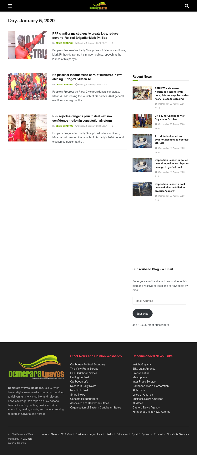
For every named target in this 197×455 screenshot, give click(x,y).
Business (81, 434)
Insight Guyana (142, 364)
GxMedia (27, 438)
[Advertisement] (161, 41)
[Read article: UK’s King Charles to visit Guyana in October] (142, 121)
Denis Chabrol (64, 43)
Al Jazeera (139, 390)
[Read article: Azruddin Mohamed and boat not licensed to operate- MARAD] (142, 141)
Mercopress (140, 377)
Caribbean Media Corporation (151, 386)
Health (109, 434)
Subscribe (142, 313)
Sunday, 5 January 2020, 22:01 (92, 84)
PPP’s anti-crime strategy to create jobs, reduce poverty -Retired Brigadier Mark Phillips (85, 35)
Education (122, 434)
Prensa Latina (141, 373)
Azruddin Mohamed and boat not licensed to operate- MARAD (172, 139)
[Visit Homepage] (98, 6)
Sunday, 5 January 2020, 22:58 (92, 42)
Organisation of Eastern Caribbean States (95, 407)
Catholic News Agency (146, 407)
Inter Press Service (144, 381)
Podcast (158, 434)
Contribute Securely (178, 434)
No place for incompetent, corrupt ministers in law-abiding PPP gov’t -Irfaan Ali (87, 76)
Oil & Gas (66, 434)
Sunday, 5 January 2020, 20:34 (92, 125)
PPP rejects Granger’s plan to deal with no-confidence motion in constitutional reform (82, 118)
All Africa (138, 403)
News (54, 434)
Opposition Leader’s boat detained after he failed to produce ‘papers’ (170, 187)
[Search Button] (187, 6)
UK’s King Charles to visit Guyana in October (170, 117)
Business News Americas (148, 399)
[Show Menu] (10, 6)
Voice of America (143, 394)
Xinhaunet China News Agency (151, 411)
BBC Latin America (144, 368)
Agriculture (96, 434)
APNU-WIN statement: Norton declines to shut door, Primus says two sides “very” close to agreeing (172, 93)
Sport (135, 434)
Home (44, 434)
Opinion (146, 434)
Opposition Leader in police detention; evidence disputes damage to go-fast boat (172, 163)
